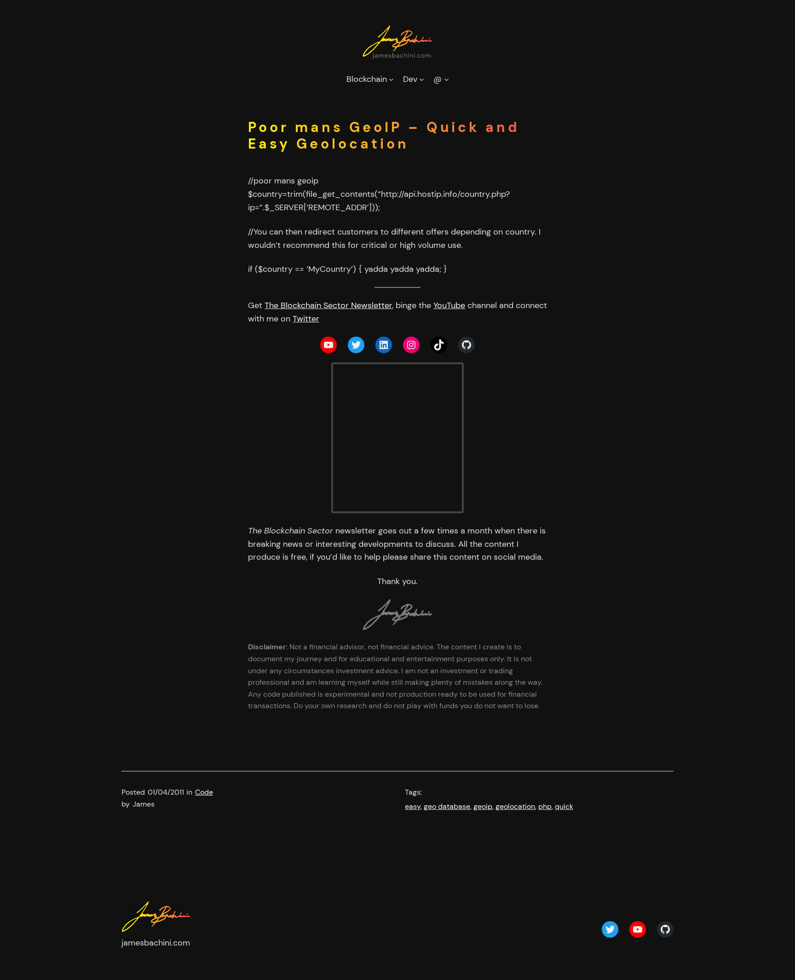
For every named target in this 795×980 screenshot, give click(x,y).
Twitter (306, 318)
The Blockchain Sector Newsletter (328, 305)
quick (564, 806)
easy (413, 806)
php (545, 806)
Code (204, 792)
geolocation (515, 806)
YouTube (449, 305)
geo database (447, 806)
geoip (482, 806)
